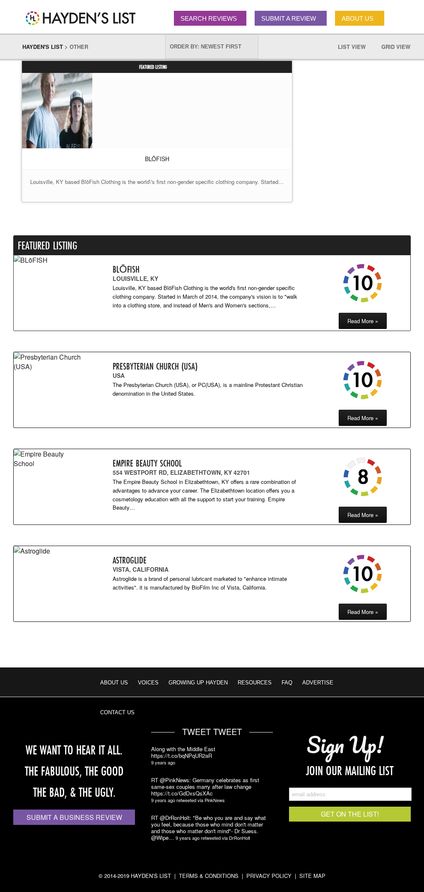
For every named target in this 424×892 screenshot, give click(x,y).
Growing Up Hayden (198, 682)
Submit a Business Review (74, 817)
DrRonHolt (239, 837)
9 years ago (163, 762)
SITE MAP (312, 876)
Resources (255, 682)
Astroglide (130, 560)
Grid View (395, 47)
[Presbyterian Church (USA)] (49, 361)
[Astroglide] (49, 551)
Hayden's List (42, 47)
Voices (148, 682)
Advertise (317, 682)
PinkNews (215, 800)
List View (352, 47)
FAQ (287, 682)
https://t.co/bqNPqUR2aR (181, 755)
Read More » (362, 321)
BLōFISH (157, 159)
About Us (114, 682)
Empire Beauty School (147, 463)
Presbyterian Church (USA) (155, 366)
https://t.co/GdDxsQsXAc (182, 793)
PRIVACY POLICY (269, 876)
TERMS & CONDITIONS (208, 876)
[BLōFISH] (57, 111)
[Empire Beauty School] (49, 458)
